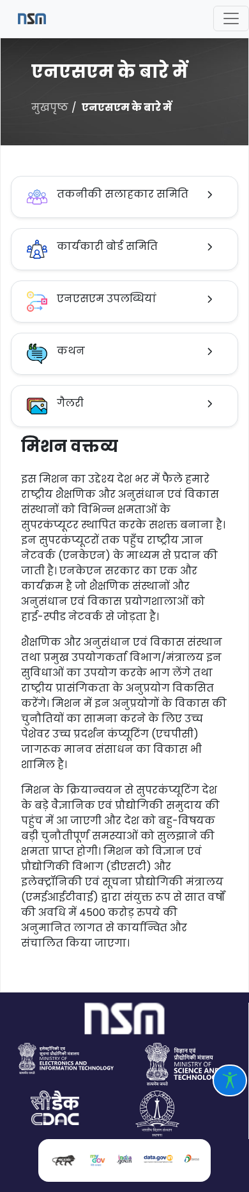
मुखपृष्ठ (49, 107)
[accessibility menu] (230, 1080)
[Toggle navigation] (231, 18)
